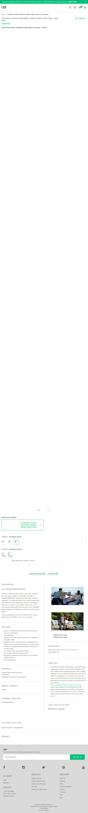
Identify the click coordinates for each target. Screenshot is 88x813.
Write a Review (30, 561)
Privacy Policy (44, 808)
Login (5, 780)
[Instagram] (23, 768)
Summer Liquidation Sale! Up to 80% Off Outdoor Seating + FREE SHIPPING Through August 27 (39, 2)
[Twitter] (43, 768)
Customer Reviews (65, 786)
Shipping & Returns (37, 574)
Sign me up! (77, 757)
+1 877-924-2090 (8, 791)
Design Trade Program (38, 781)
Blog (61, 797)
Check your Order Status (39, 789)
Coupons (62, 792)
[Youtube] (83, 768)
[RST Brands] (4, 7)
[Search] (75, 7)
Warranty (52, 574)
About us (62, 778)
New (61, 795)
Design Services (36, 778)
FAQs (61, 784)
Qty (38, 510)
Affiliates (62, 781)
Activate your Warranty (38, 784)
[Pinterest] (63, 768)
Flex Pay (34, 786)
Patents (62, 789)
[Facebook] (4, 768)
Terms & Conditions (44, 810)
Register (5, 783)
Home (3, 14)
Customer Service (8, 796)
